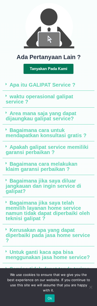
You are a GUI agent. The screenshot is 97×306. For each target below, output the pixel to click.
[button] (48, 85)
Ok (50, 298)
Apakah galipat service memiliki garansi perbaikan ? (47, 149)
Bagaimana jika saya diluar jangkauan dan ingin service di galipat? (43, 186)
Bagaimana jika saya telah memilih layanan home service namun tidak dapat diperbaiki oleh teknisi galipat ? (48, 210)
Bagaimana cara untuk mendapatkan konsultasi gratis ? (46, 132)
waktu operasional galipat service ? (39, 99)
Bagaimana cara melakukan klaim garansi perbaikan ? (41, 166)
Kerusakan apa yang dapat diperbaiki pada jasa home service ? (48, 235)
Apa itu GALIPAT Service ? (42, 85)
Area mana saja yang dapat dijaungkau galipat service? (41, 115)
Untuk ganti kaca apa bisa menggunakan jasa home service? (48, 254)
